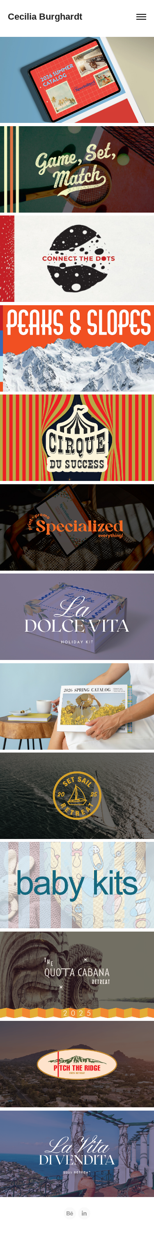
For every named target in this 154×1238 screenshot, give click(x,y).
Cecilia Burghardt (45, 16)
